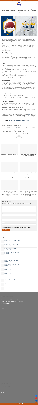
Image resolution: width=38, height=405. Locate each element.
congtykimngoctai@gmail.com (8, 305)
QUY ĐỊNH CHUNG (4, 389)
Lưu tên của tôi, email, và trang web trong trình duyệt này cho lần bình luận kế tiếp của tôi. (17, 227)
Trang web (3, 222)
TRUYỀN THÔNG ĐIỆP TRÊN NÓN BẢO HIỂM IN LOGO (9, 192)
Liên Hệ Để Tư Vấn (7, 241)
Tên (3, 213)
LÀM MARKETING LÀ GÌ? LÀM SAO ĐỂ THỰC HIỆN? (28, 173)
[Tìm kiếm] (36, 3)
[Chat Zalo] (36, 396)
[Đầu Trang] (36, 403)
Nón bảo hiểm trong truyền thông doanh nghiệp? (19, 120)
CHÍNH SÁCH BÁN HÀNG (5, 386)
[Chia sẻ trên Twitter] (19, 137)
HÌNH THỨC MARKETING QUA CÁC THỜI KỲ (10, 173)
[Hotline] (36, 398)
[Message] (36, 401)
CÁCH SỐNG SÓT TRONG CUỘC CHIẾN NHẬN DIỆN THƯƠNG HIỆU (28, 155)
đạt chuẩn (29, 114)
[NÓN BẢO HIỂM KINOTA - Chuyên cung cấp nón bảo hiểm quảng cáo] (19, 3)
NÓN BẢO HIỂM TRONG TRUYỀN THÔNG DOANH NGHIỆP (28, 192)
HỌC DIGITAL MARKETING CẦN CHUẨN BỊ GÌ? (9, 155)
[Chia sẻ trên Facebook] (17, 137)
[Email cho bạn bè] (21, 137)
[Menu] (1, 3)
